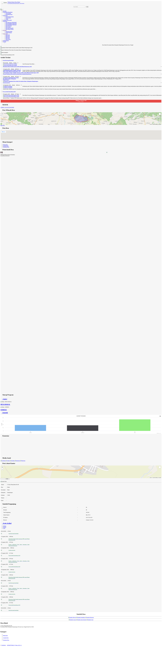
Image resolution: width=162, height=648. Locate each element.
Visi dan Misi (8, 13)
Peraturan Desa (6, 146)
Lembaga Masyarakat (7, 20)
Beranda (4, 11)
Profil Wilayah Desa (10, 16)
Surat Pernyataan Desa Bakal (8, 60)
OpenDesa (4, 645)
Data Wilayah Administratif (11, 22)
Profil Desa (5, 15)
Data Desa (5, 21)
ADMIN (2, 107)
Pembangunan (6, 40)
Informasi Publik (9, 31)
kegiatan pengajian (6, 82)
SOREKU (4, 410)
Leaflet (151, 124)
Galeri (7, 19)
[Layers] (160, 114)
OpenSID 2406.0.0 (11, 645)
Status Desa (5, 33)
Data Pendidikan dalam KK (11, 23)
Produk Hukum (9, 32)
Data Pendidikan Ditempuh (11, 24)
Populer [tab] (4, 527)
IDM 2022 (8, 37)
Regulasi (5, 30)
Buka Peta (3, 125)
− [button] (2, 116)
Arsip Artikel (6, 523)
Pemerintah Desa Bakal (7, 12)
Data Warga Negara (9, 29)
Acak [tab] (4, 528)
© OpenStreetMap (155, 124)
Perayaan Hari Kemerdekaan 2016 (9, 91)
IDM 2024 (8, 34)
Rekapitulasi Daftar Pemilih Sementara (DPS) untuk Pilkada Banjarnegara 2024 (17, 66)
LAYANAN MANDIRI (9, 107)
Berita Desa (5, 144)
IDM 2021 (8, 38)
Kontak (4, 41)
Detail (7, 478)
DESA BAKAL (5, 404)
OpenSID (159, 124)
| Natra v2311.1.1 (18, 645)
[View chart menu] (160, 416)
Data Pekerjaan (9, 25)
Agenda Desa (5, 145)
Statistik (5, 413)
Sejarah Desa (8, 17)
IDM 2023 (8, 36)
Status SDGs (8, 39)
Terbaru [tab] (4, 526)
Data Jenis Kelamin (9, 28)
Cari (87, 6)
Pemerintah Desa (9, 14)
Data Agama (8, 26)
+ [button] (2, 114)
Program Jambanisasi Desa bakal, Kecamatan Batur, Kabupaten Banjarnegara (17, 74)
